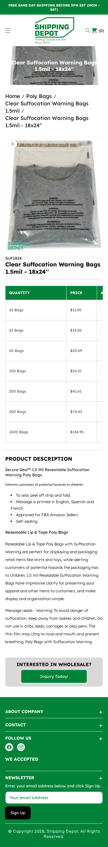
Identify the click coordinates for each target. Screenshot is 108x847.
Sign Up (17, 812)
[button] (88, 30)
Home (12, 96)
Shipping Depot (62, 831)
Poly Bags (39, 96)
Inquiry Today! (54, 676)
